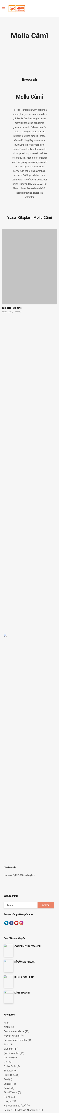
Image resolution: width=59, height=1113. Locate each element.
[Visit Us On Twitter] (6, 924)
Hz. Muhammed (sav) (15, 1105)
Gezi (6, 1079)
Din (5, 1062)
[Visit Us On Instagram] (21, 924)
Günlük (7, 1088)
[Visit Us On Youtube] (16, 924)
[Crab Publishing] (16, 8)
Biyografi (8, 1048)
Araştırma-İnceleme (14, 1031)
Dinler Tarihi (10, 1066)
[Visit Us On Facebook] (11, 924)
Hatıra (7, 1096)
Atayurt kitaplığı (12, 1035)
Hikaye (7, 1101)
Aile (6, 1022)
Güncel (7, 1083)
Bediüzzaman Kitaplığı (15, 1040)
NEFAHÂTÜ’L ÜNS (12, 308)
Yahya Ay (17, 311)
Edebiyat (8, 1070)
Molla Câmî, (7, 311)
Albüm (7, 1027)
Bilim (6, 1044)
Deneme (8, 1057)
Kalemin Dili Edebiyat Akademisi (21, 1110)
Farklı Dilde (10, 1075)
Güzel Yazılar (10, 1092)
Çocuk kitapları (11, 1053)
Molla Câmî (29, 97)
